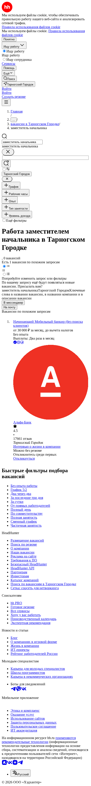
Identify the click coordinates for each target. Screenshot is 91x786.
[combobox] (22, 142)
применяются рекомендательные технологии (39, 740)
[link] (9, 78)
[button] (6, 89)
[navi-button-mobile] (6, 102)
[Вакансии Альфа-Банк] (50, 382)
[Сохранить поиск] (6, 163)
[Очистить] (8, 152)
